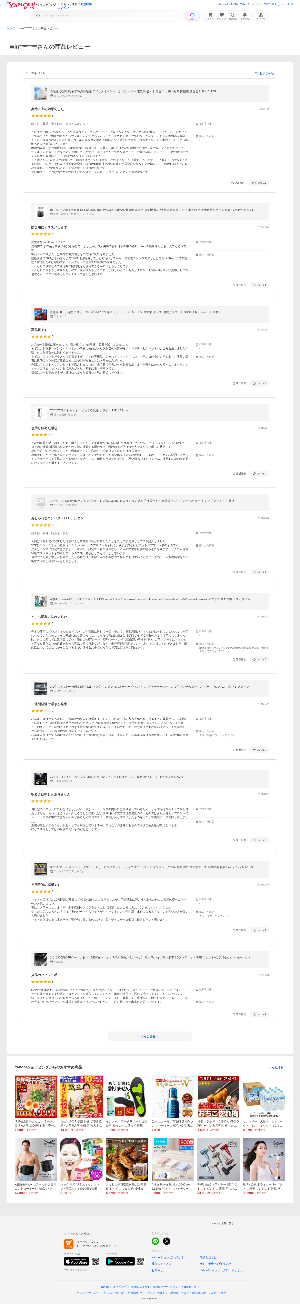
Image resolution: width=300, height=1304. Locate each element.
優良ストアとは (162, 1263)
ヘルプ (289, 4)
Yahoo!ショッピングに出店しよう (261, 4)
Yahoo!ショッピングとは (167, 1257)
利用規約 (133, 1292)
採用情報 (174, 1292)
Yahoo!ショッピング (114, 1286)
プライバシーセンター (113, 1292)
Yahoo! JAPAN (228, 4)
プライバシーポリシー (86, 1292)
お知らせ (157, 1270)
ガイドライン (147, 1292)
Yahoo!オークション (165, 1286)
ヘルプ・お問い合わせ (194, 1292)
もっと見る (276, 1067)
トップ (11, 28)
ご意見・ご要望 (217, 1292)
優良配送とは (208, 1257)
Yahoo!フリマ (190, 1286)
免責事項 (162, 1292)
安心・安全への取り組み (215, 1263)
